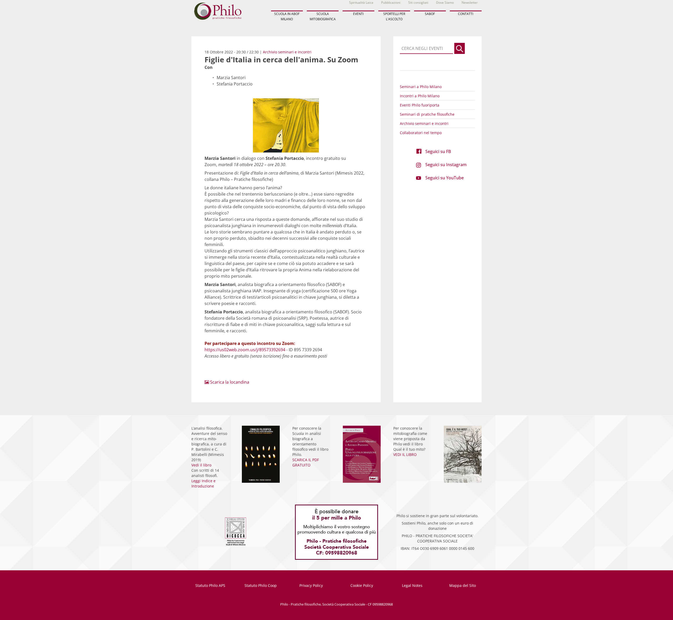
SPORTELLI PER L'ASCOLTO (394, 16)
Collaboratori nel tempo (421, 132)
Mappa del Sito (462, 585)
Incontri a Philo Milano (420, 95)
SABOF (430, 14)
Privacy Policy (311, 585)
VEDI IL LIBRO (405, 454)
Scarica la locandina (229, 382)
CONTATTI (465, 14)
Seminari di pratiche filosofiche (427, 114)
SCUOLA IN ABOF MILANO (286, 16)
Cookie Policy (361, 585)
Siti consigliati (418, 2)
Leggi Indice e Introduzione (203, 483)
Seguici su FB (438, 151)
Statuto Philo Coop (260, 585)
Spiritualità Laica (361, 2)
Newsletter (470, 2)
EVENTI (358, 14)
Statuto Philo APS (210, 585)
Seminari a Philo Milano (421, 86)
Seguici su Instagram (446, 164)
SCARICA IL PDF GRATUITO (305, 462)
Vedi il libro (201, 465)
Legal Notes (412, 585)
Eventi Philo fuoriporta (419, 105)
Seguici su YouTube (444, 178)
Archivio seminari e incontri (287, 51)
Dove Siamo (445, 2)
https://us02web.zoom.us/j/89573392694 (245, 350)
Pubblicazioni (390, 2)
